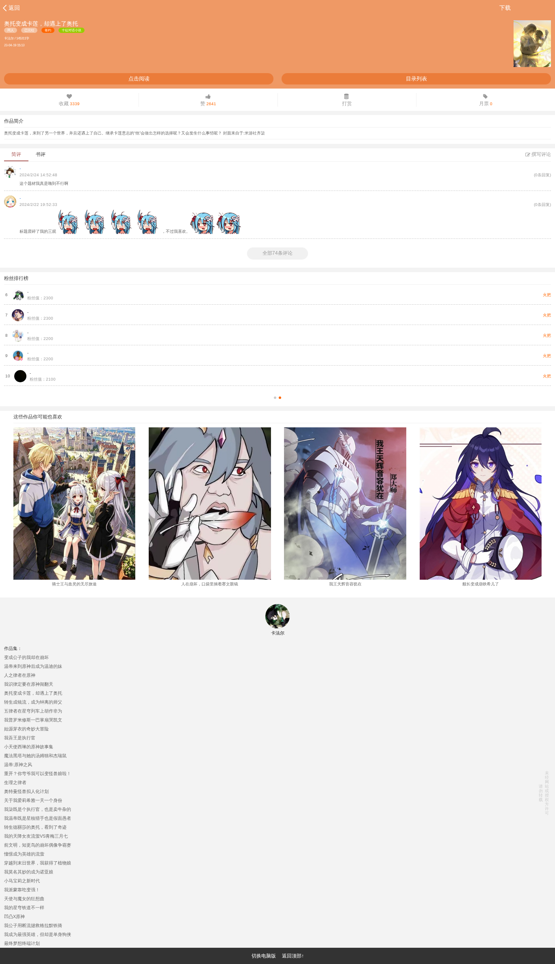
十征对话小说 (71, 30)
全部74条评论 (277, 253)
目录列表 (416, 79)
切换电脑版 (263, 956)
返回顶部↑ (293, 956)
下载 (505, 7)
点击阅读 (139, 79)
